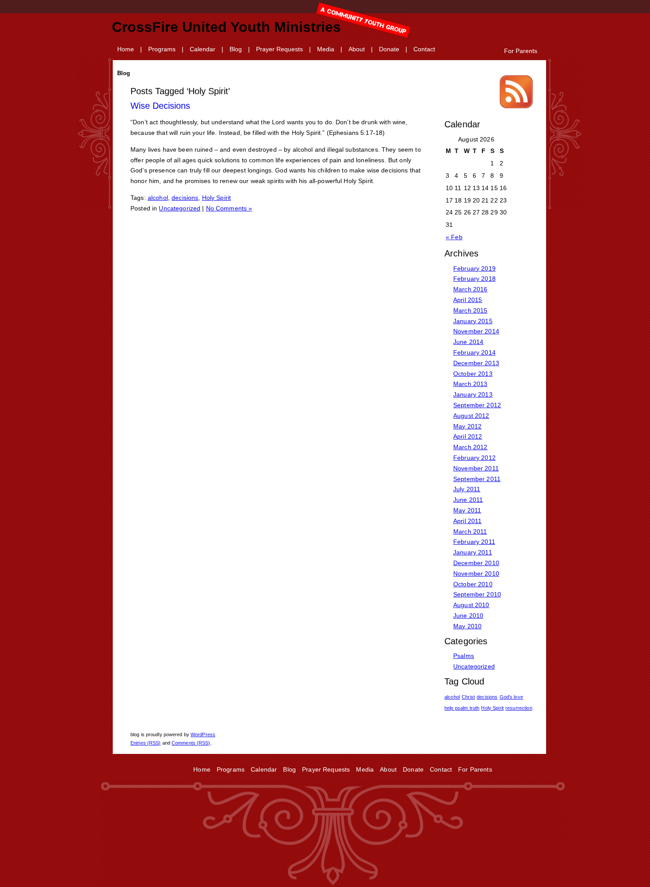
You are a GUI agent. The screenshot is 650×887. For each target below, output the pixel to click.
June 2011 (468, 499)
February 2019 (474, 268)
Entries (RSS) (145, 743)
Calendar (202, 49)
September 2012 (477, 405)
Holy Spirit (216, 197)
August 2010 (471, 604)
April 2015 (467, 299)
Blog (235, 49)
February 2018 (474, 278)
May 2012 (467, 426)
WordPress (203, 734)
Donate (389, 49)
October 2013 (473, 373)
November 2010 (476, 573)
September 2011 (477, 478)
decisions (185, 197)
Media (325, 49)
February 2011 (474, 541)
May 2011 (467, 510)
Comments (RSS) (191, 743)
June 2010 (468, 615)
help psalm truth (461, 708)
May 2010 (467, 626)
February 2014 (474, 352)
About (356, 49)
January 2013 (473, 394)
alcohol (158, 197)
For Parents (520, 50)
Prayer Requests (279, 49)
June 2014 (468, 341)
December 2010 (476, 562)
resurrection (518, 708)
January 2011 (472, 552)
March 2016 (470, 289)
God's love (511, 697)
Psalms (463, 655)
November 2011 (476, 468)
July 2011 (466, 489)
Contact (424, 49)
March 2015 (470, 310)
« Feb (454, 237)
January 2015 (473, 321)
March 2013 (470, 383)
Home (125, 49)
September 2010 (477, 594)
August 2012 (471, 415)
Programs (162, 49)
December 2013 (476, 363)
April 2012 (467, 436)
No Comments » (229, 208)
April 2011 (467, 520)
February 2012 (474, 457)
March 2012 (470, 447)
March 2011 (470, 531)
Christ (468, 697)
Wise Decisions (160, 106)
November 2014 (476, 331)
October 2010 (473, 584)
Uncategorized (179, 208)
